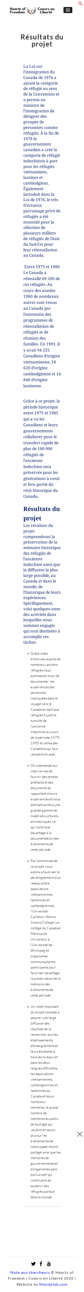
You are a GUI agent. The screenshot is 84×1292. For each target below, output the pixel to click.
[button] (80, 5)
